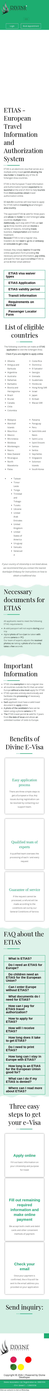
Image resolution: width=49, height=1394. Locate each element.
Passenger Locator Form (21, 313)
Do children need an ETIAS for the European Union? (23, 977)
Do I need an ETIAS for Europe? (24, 966)
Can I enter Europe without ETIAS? (21, 988)
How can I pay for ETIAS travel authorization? (20, 1009)
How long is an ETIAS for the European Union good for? (23, 1069)
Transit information (22, 295)
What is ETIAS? (20, 958)
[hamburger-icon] (26, 19)
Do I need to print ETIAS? (20, 1048)
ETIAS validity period (24, 289)
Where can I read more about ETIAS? (24, 1089)
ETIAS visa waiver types (20, 275)
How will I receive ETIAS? (20, 1029)
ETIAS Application (21, 283)
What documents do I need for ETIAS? (23, 998)
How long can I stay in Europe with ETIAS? (23, 1058)
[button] (24, 275)
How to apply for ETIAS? (19, 1020)
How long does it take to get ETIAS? (23, 1039)
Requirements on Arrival (20, 303)
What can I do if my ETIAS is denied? (21, 1080)
